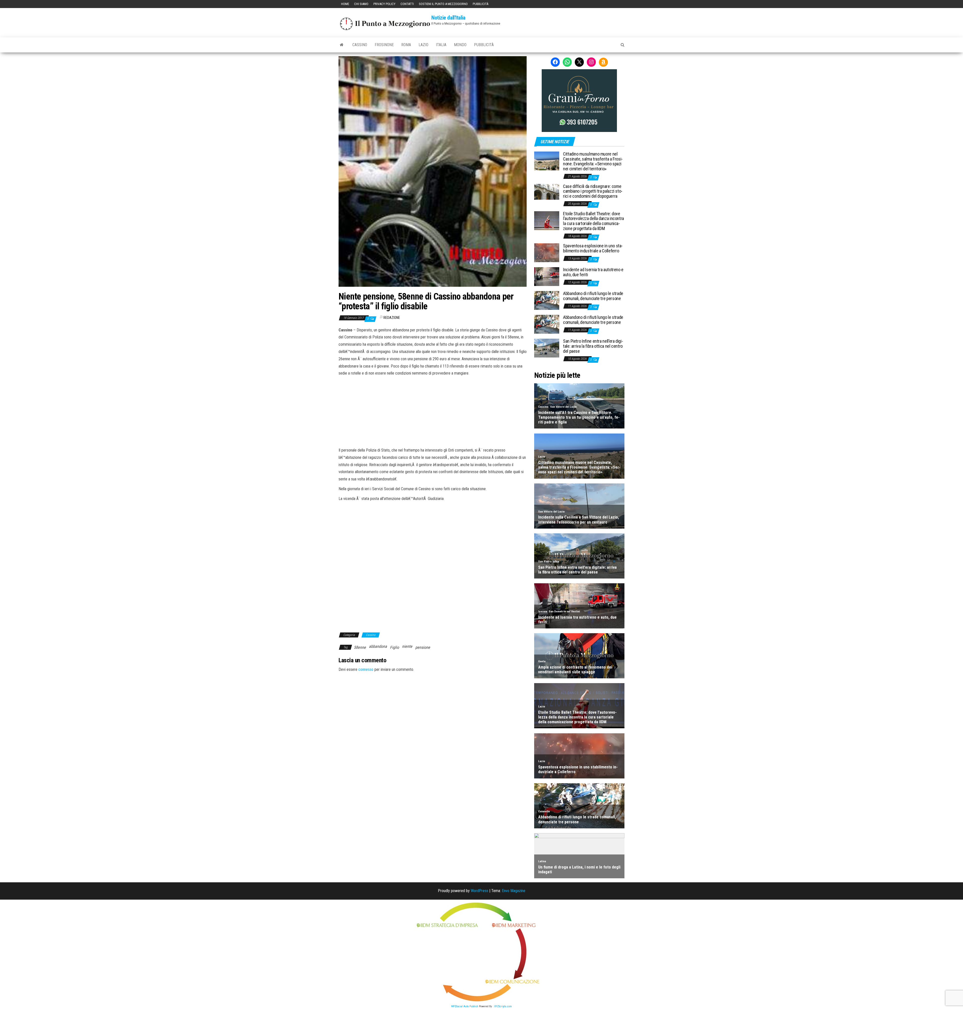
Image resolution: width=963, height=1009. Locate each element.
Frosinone (384, 44)
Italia (441, 44)
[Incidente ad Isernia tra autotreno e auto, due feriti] (546, 276)
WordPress (479, 890)
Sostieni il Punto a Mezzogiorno (443, 4)
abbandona (378, 646)
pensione (422, 647)
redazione (391, 318)
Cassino (359, 44)
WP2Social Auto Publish (464, 1006)
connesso (365, 669)
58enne (360, 647)
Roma (406, 44)
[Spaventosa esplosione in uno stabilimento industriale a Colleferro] (546, 252)
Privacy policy (384, 4)
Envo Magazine (513, 890)
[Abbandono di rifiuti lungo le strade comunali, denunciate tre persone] (546, 300)
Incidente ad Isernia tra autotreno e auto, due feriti (593, 272)
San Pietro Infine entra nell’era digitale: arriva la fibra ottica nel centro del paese (593, 346)
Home (345, 4)
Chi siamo (361, 4)
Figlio (394, 647)
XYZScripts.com (503, 1006)
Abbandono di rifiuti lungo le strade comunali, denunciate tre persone (593, 296)
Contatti (407, 4)
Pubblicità (480, 4)
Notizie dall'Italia (448, 18)
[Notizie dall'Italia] (342, 44)
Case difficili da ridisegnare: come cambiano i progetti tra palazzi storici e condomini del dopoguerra (592, 191)
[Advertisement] (432, 411)
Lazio (423, 44)
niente (407, 646)
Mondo (460, 44)
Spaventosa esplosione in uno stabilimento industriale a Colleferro (593, 248)
